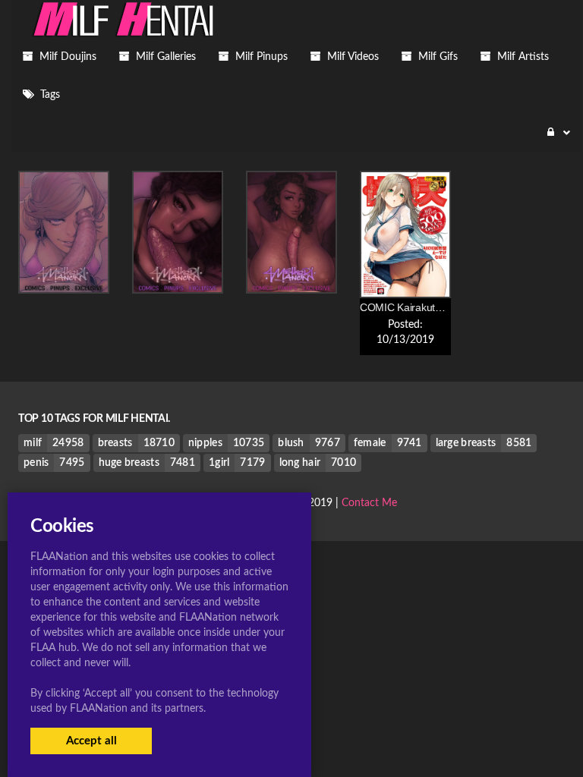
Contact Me (369, 503)
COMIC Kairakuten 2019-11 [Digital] (442, 307)
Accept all (91, 741)
